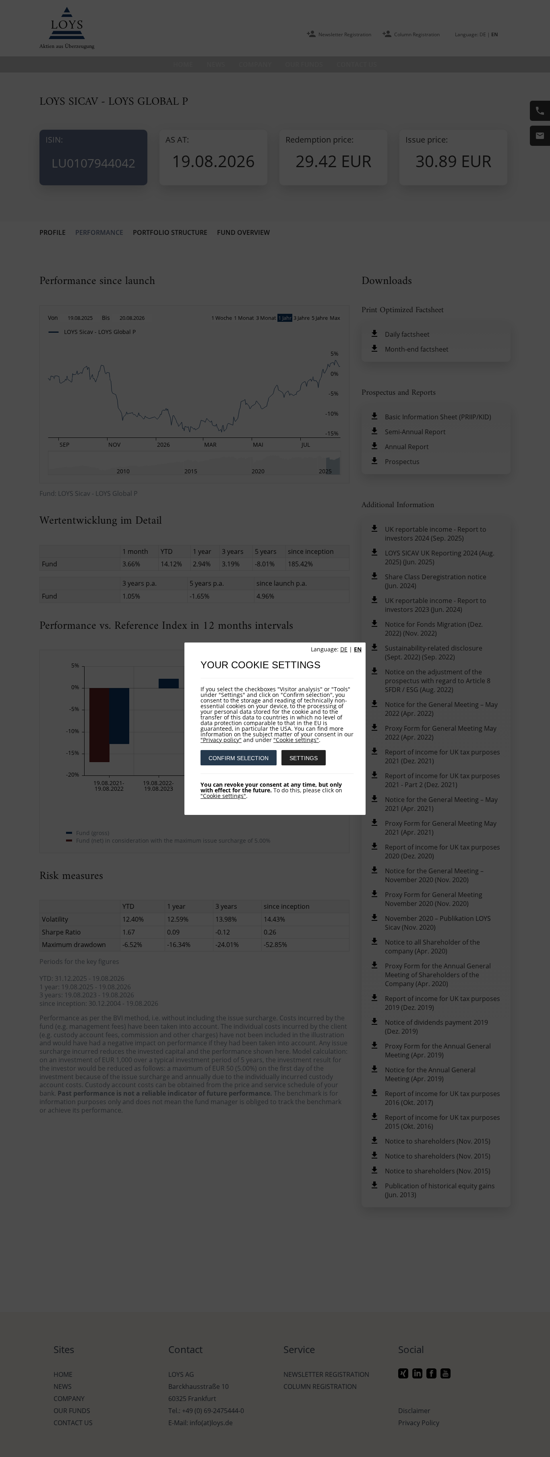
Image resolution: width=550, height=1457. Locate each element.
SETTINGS (303, 758)
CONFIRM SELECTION (239, 758)
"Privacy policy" (221, 740)
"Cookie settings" (296, 740)
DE (343, 649)
